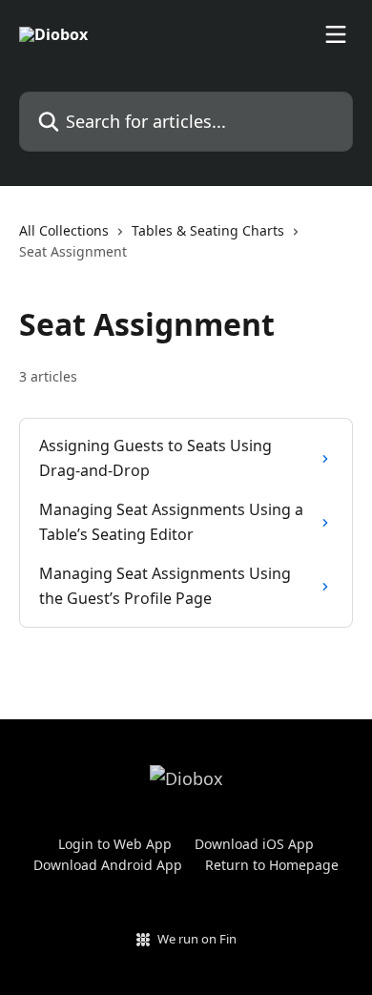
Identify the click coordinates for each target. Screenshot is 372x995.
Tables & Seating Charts (208, 230)
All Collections (64, 230)
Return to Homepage (272, 865)
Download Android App (107, 865)
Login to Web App (115, 844)
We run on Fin (197, 938)
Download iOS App (254, 844)
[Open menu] (336, 34)
